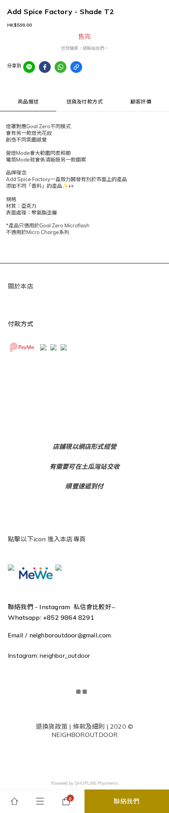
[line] (29, 67)
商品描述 (28, 101)
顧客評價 (140, 101)
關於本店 (20, 286)
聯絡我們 (127, 801)
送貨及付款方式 (84, 101)
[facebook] (45, 67)
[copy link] (76, 67)
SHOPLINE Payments (96, 783)
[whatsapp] (60, 67)
